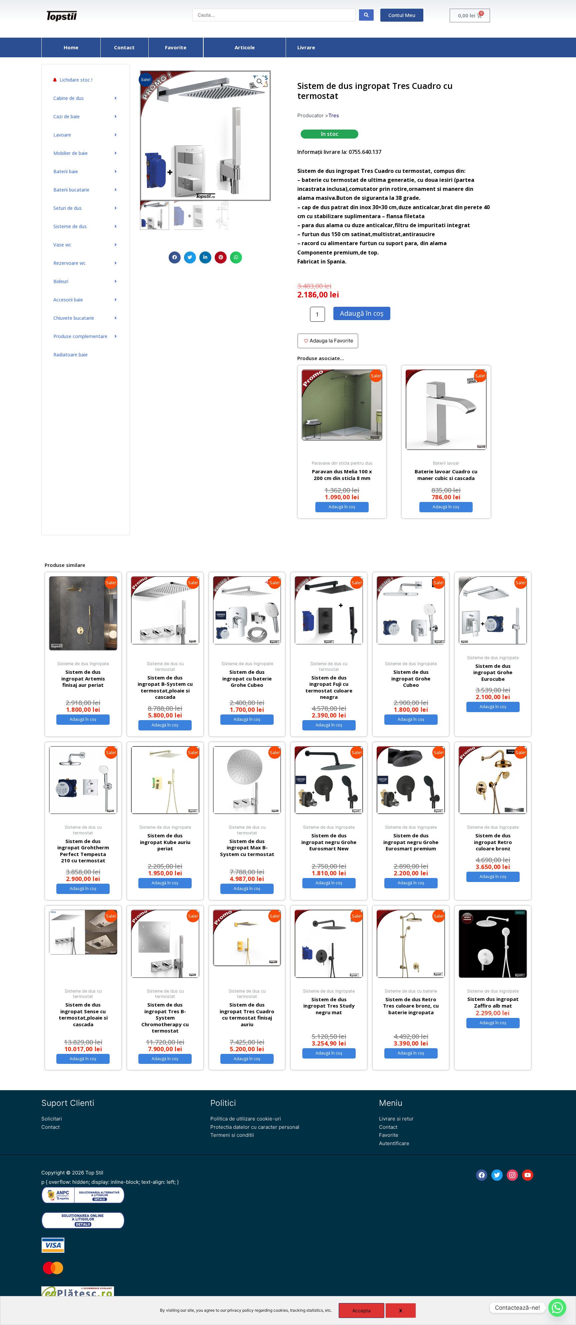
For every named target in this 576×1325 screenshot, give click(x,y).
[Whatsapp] (557, 1308)
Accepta (361, 1310)
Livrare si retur (396, 1118)
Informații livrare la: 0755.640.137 (339, 152)
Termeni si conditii (232, 1135)
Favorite (388, 1135)
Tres (333, 115)
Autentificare (394, 1143)
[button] (175, 257)
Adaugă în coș (362, 313)
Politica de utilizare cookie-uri (245, 1118)
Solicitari (51, 1118)
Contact (50, 1127)
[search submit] (366, 15)
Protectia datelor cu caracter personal (254, 1127)
